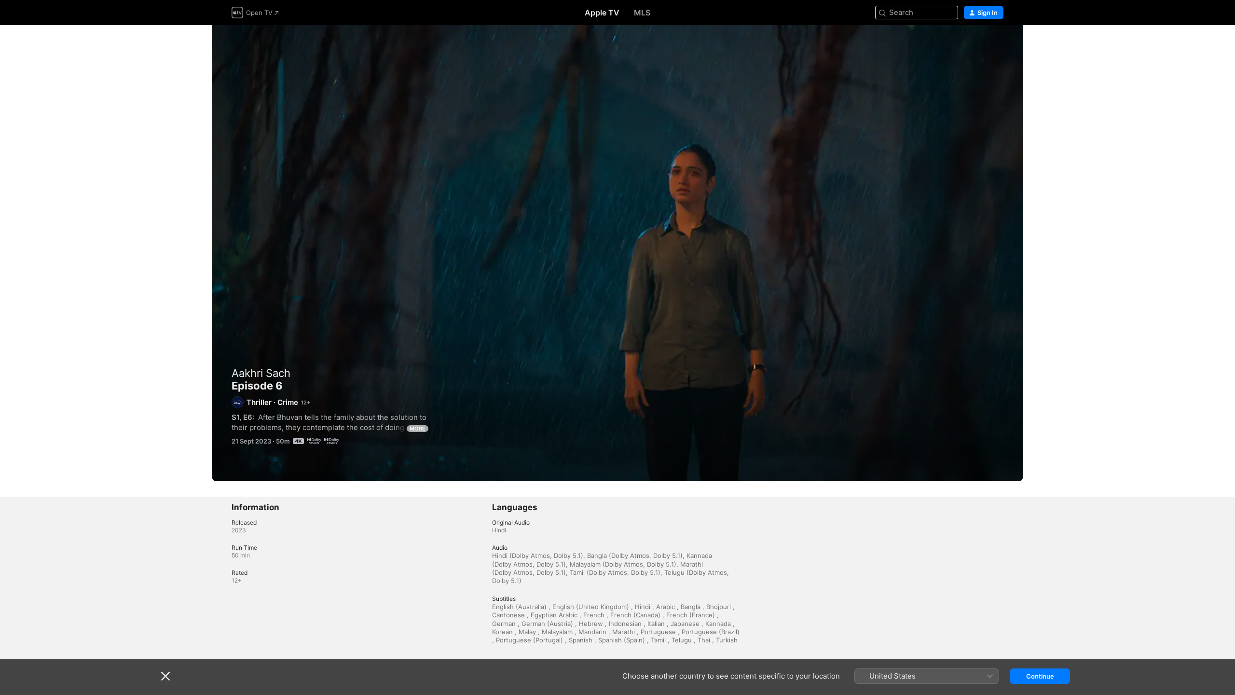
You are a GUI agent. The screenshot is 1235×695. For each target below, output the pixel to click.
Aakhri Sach (261, 373)
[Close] (165, 676)
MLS (642, 12)
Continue (1040, 676)
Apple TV (602, 12)
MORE (417, 428)
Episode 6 (617, 253)
